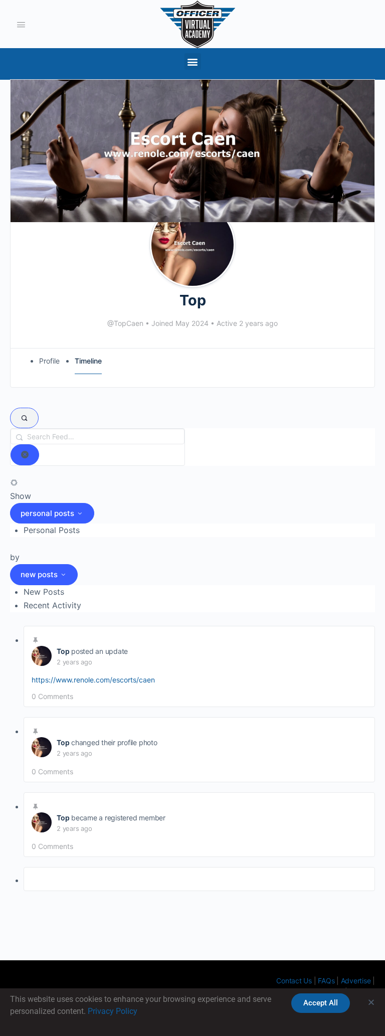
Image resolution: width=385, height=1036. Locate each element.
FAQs (326, 980)
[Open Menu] (21, 23)
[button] (192, 61)
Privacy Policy (112, 1011)
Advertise (356, 980)
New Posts (44, 592)
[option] (199, 530)
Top (63, 651)
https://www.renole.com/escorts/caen (93, 679)
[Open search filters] (24, 418)
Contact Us (294, 980)
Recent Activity (52, 605)
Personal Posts (52, 530)
